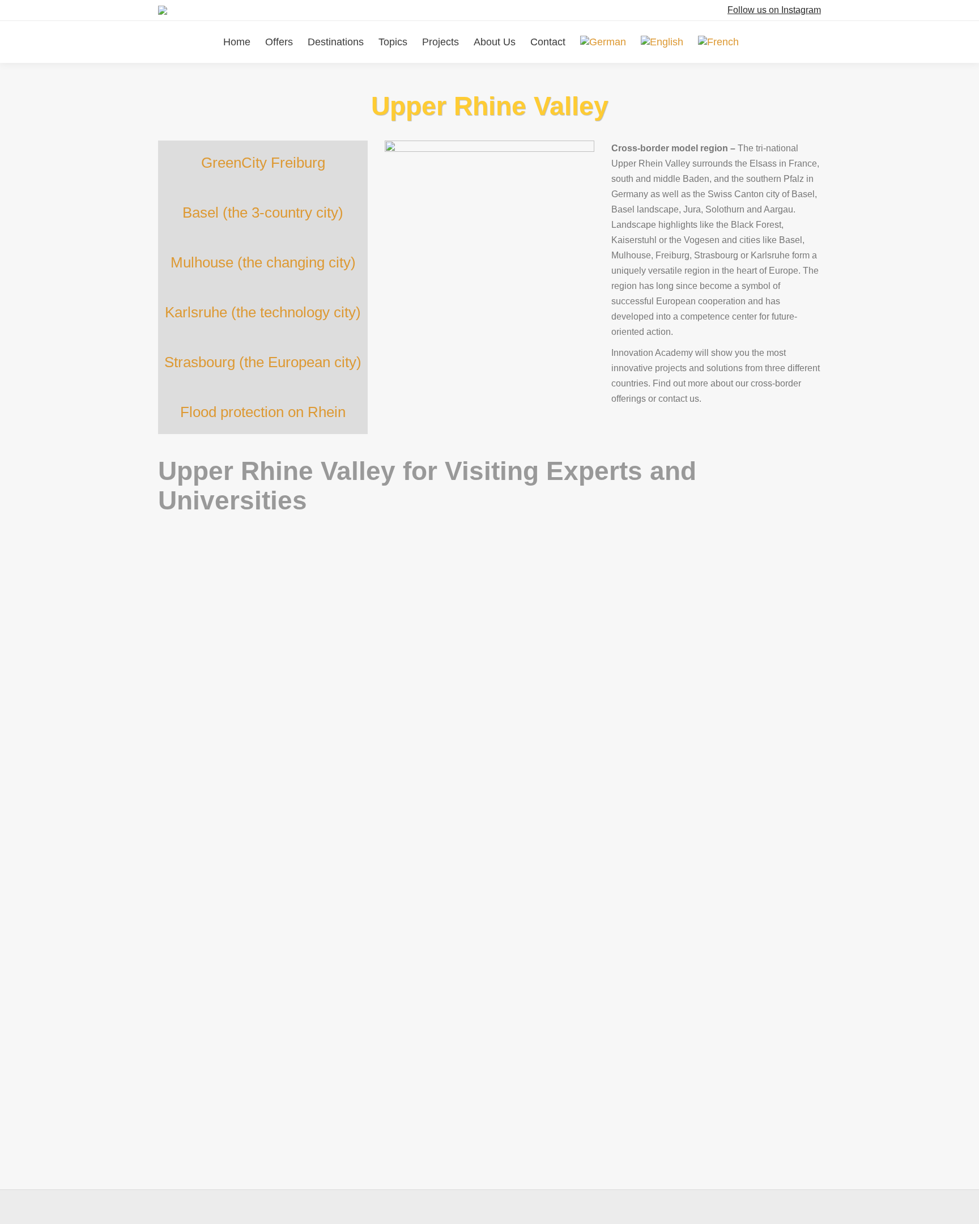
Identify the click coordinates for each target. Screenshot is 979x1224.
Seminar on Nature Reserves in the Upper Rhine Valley (296, 987)
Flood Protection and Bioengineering (249, 671)
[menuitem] (603, 41)
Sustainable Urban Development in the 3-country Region (526, 747)
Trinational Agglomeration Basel (559, 907)
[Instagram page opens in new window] (720, 10)
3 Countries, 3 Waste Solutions (235, 1147)
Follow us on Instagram (774, 10)
